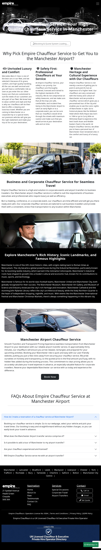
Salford (65, 472)
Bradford (36, 470)
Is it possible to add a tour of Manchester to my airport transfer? (34, 442)
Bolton (76, 472)
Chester (83, 470)
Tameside (41, 472)
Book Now (50, 376)
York (94, 470)
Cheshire (54, 472)
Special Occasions (60, 489)
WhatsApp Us (91, 544)
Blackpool (58, 470)
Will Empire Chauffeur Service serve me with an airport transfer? (34, 455)
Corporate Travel (60, 492)
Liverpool (71, 470)
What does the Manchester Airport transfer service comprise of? (34, 436)
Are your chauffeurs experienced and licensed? (26, 449)
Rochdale (20, 472)
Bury (30, 472)
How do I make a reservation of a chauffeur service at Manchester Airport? (39, 416)
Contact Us (32, 501)
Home (30, 489)
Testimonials (33, 498)
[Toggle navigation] (98, 4)
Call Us (86, 490)
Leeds (47, 470)
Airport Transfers (60, 495)
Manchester (9, 470)
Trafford (8, 472)
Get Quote (85, 500)
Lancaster (23, 470)
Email (86, 495)
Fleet (29, 495)
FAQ (29, 504)
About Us (31, 492)
